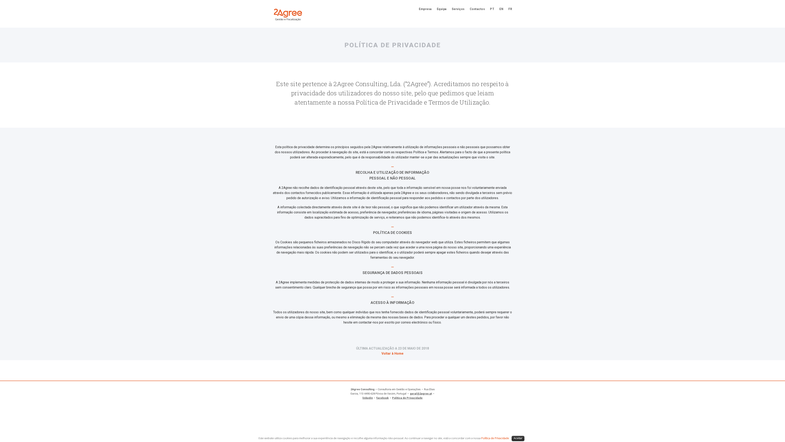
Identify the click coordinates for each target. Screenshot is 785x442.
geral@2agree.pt (421, 393)
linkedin (367, 397)
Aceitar (518, 438)
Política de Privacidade (407, 397)
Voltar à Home (392, 353)
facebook (382, 397)
